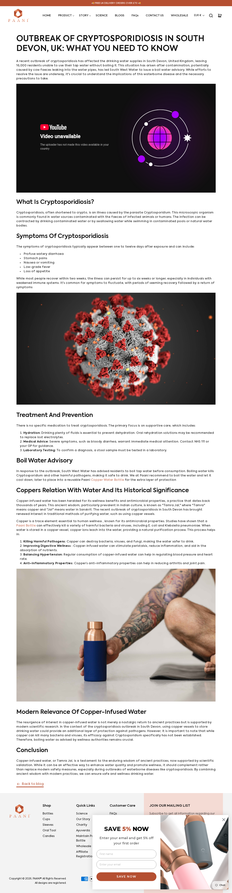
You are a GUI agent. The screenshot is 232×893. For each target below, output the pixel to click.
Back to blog (33, 784)
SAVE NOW (126, 876)
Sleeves (48, 825)
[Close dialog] (224, 819)
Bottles (48, 813)
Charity (81, 825)
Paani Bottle (26, 525)
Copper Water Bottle (107, 480)
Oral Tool (49, 830)
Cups (46, 819)
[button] (65, 15)
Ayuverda (83, 830)
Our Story (83, 819)
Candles (49, 836)
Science (82, 813)
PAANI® (37, 878)
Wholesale (83, 846)
